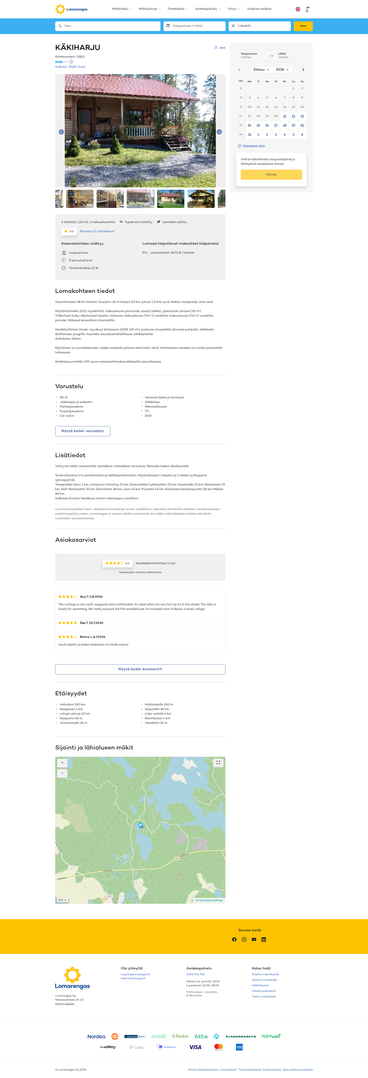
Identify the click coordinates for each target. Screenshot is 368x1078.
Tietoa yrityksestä (264, 996)
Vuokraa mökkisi (259, 9)
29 (293, 125)
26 (267, 125)
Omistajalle (176, 9)
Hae (303, 26)
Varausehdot (228, 1069)
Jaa (222, 48)
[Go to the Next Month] (303, 69)
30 (302, 125)
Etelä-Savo (77, 67)
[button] (140, 825)
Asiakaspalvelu (206, 9)
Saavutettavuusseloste (298, 1069)
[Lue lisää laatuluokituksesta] (71, 62)
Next (219, 132)
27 (276, 125)
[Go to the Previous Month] (239, 69)
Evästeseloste (272, 1069)
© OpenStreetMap (209, 900)
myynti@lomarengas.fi (135, 974)
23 (302, 116)
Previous (61, 132)
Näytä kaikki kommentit (140, 669)
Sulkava (61, 67)
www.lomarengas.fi (133, 978)
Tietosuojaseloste (250, 1069)
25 (258, 125)
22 (293, 116)
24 (249, 125)
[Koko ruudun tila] (218, 763)
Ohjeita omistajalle (264, 980)
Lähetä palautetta (264, 991)
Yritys (232, 9)
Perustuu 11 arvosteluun (97, 231)
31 (249, 134)
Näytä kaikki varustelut (83, 431)
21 (284, 116)
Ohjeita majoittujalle (265, 974)
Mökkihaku (120, 9)
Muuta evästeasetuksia (203, 1069)
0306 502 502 (195, 974)
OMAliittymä (260, 985)
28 (285, 125)
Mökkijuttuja (148, 9)
